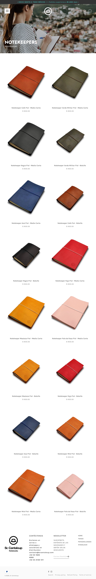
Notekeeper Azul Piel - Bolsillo (26, 454)
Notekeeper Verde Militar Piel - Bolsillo (70, 165)
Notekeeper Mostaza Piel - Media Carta (26, 338)
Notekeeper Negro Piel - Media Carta (26, 165)
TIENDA (80, 539)
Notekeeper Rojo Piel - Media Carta (69, 281)
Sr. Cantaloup (14, 575)
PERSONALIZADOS (84, 542)
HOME (80, 536)
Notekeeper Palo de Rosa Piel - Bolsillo (70, 511)
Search (50, 575)
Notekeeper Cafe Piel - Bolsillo (70, 223)
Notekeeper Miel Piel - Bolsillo (70, 454)
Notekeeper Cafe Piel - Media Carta (26, 108)
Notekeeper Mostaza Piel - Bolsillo (26, 396)
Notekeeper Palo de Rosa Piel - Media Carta (70, 338)
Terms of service (85, 575)
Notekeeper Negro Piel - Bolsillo (26, 281)
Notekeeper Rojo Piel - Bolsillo (70, 396)
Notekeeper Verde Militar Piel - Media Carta (70, 108)
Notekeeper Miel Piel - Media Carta (26, 511)
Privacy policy (60, 575)
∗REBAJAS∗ (82, 545)
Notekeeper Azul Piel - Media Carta (26, 223)
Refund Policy (72, 575)
